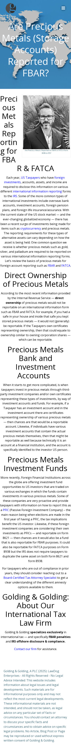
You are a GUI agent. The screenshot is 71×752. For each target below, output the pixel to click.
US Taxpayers (30, 178)
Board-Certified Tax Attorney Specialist (29, 578)
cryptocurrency (30, 228)
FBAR (51, 266)
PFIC (6, 510)
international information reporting (37, 191)
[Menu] (63, 8)
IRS (15, 196)
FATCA (65, 266)
